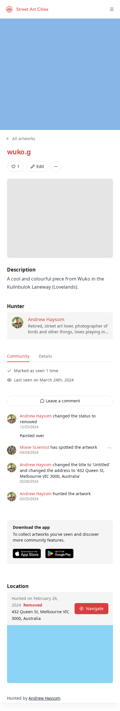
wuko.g (19, 152)
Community (18, 356)
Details (45, 356)
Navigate (94, 608)
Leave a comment (63, 401)
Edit (40, 166)
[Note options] (109, 447)
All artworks (23, 138)
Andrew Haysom (46, 319)
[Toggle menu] (112, 9)
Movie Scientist (34, 447)
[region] (60, 74)
